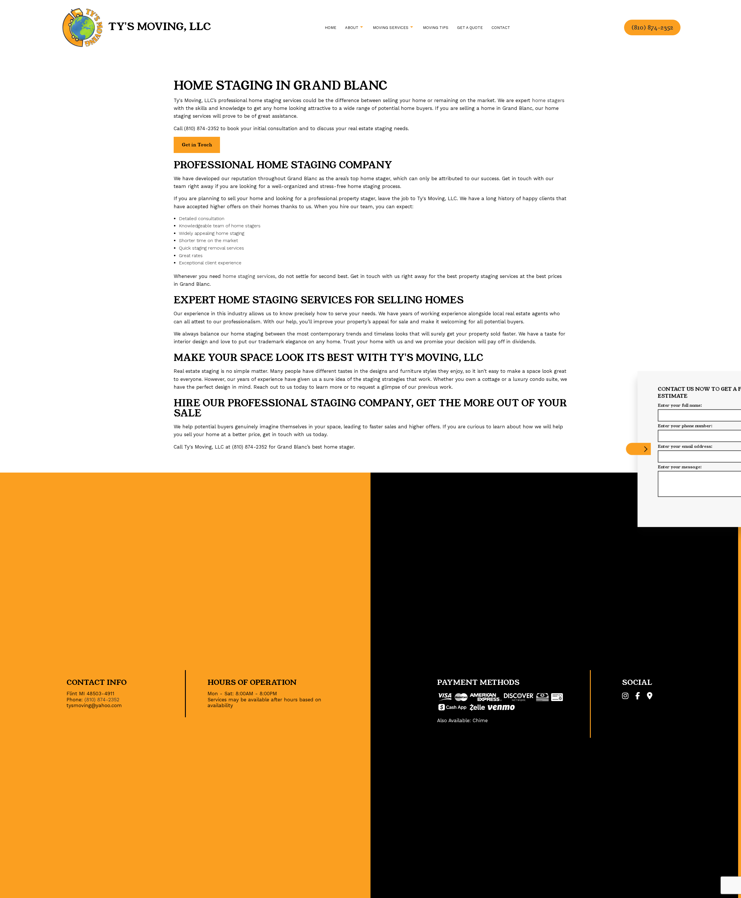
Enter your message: (603, 467)
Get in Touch (197, 144)
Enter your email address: (609, 446)
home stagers (548, 100)
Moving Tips (435, 27)
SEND (693, 506)
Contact (500, 27)
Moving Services (390, 27)
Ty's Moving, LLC (159, 26)
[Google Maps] (649, 697)
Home (330, 27)
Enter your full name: (604, 405)
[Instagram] (625, 697)
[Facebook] (637, 697)
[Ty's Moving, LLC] (82, 27)
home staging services (249, 276)
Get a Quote (470, 27)
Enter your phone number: (609, 426)
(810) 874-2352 (652, 27)
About (351, 27)
